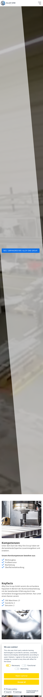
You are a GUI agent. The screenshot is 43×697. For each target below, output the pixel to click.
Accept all (22, 682)
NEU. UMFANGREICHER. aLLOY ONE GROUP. (20, 250)
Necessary (16, 665)
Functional (31, 665)
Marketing (24, 669)
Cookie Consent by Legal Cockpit (32, 691)
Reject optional (21, 676)
